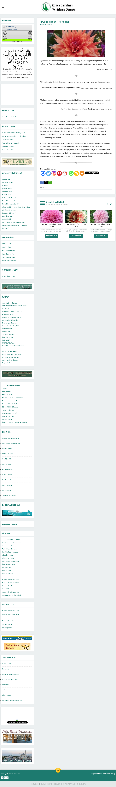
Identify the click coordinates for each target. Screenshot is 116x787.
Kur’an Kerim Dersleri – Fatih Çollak (14, 136)
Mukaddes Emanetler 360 (10, 204)
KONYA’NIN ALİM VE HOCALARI (12, 312)
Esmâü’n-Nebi (6, 179)
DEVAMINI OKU (51, 236)
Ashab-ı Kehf (6, 570)
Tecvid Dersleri (7, 139)
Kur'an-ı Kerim (7, 664)
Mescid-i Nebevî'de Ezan (10, 561)
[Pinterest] (59, 173)
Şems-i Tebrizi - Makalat (11, 404)
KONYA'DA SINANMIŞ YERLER (11, 317)
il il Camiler (5, 690)
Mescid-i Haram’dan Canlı (10, 580)
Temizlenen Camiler (9, 496)
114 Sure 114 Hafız (8, 146)
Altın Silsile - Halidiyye (9, 303)
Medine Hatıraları (8, 416)
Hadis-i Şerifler (7, 219)
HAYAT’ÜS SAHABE (8, 276)
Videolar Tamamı (13, 540)
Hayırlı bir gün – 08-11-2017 (100, 225)
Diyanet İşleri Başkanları (10, 323)
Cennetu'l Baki (7, 448)
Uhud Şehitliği (6, 459)
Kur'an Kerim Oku (8, 150)
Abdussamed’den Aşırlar (10, 546)
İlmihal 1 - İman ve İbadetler (12, 398)
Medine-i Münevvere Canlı (10, 583)
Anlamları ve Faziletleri (9, 117)
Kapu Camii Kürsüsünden (10, 674)
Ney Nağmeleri (7, 628)
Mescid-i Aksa (7, 464)
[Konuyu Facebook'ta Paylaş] (42, 182)
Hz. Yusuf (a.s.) (7, 567)
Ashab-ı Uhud (6, 247)
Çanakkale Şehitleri (8, 254)
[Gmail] (64, 173)
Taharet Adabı (7, 388)
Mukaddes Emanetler (9, 201)
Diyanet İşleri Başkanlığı (10, 679)
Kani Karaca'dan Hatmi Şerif (11, 543)
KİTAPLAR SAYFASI (13, 385)
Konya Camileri (7, 485)
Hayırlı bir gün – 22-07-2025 (76, 225)
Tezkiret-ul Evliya (8, 410)
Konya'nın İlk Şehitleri (9, 261)
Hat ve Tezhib (7, 490)
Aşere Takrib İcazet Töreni (11, 592)
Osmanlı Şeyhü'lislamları (10, 320)
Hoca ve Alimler (7, 469)
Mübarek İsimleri (7, 182)
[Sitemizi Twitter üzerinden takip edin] (5, 777)
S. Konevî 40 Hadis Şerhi (10, 198)
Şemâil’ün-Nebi (7, 188)
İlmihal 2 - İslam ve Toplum (12, 401)
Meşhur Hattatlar (7, 363)
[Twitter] (48, 173)
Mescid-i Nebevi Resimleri (11, 443)
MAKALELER (6, 340)
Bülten (50, 24)
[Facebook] (43, 173)
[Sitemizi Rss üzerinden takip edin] (7, 777)
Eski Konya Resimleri (9, 480)
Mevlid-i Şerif (6, 195)
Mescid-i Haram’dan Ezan (10, 611)
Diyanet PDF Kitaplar (10, 407)
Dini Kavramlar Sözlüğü (9, 413)
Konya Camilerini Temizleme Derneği (103, 774)
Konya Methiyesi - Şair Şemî (11, 354)
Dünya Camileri (7, 475)
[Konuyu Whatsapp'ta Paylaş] (50, 182)
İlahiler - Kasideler (8, 586)
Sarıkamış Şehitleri (8, 257)
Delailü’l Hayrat (7, 216)
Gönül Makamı (7, 589)
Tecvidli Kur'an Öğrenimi (10, 143)
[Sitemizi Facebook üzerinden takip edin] (2, 777)
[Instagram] (53, 173)
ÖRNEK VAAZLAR (7, 337)
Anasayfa (43, 24)
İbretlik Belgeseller (8, 564)
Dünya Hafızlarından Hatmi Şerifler (13, 133)
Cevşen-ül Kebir (7, 573)
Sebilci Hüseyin (7, 624)
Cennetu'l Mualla (7, 454)
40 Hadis (5, 185)
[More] (82, 173)
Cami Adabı (6, 392)
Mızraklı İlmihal (7, 419)
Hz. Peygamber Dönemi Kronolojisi (13, 222)
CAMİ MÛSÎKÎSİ (7, 331)
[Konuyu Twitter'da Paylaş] (46, 182)
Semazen (5, 685)
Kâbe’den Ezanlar (8, 558)
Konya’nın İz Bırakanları (10, 360)
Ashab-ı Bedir (6, 244)
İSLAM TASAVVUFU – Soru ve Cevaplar (15, 422)
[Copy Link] (76, 173)
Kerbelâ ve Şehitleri (9, 250)
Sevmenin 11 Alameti (9, 213)
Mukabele (5, 669)
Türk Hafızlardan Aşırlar (10, 549)
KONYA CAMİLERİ (7, 329)
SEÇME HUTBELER (8, 334)
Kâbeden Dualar (7, 555)
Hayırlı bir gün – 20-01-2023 (51, 225)
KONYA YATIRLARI (8, 314)
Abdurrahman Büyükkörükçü (11, 595)
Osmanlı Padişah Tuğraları (10, 357)
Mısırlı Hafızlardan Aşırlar (10, 552)
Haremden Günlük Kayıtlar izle (12, 700)
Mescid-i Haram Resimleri (10, 438)
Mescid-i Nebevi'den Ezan (10, 614)
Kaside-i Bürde (7, 192)
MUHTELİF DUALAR (8, 343)
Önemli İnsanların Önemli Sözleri (13, 346)
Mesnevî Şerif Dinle (8, 621)
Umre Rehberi (7, 395)
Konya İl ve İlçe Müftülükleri (11, 326)
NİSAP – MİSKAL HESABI (10, 351)
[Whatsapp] (71, 173)
